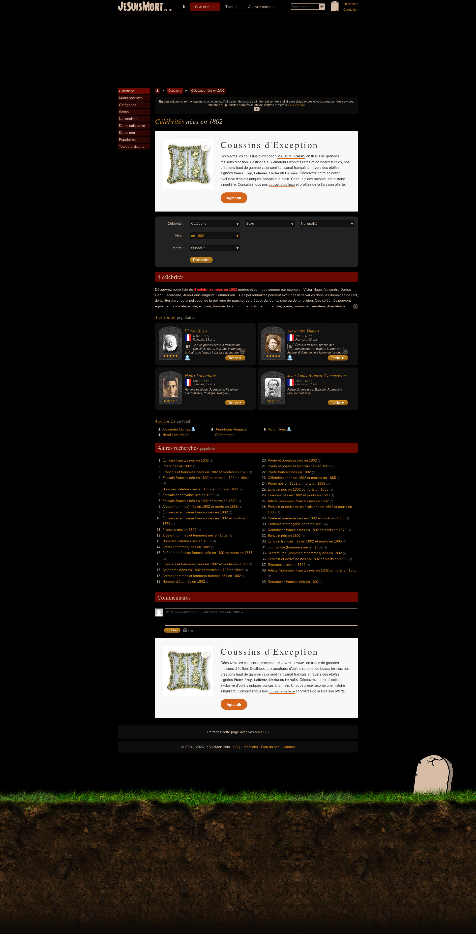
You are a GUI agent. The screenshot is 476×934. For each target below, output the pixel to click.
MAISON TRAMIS (291, 156)
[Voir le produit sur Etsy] (188, 164)
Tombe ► (235, 358)
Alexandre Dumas (303, 331)
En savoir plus (296, 105)
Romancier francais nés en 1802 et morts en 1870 (307, 530)
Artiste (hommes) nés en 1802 (186, 547)
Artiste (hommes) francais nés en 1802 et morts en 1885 (312, 570)
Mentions (250, 747)
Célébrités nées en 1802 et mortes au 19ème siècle (202, 570)
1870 (308, 336)
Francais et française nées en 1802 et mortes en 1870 (205, 472)
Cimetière (202, 7)
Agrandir (234, 197)
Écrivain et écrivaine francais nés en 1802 (195, 512)
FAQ (236, 747)
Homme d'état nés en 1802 (183, 581)
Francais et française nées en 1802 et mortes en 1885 (205, 564)
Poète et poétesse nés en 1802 (292, 460)
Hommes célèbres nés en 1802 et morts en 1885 (200, 489)
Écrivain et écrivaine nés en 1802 (188, 495)
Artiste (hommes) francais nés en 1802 (298, 501)
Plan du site (270, 747)
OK (257, 109)
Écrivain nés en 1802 (284, 536)
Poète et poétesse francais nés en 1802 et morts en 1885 (207, 553)
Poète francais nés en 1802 (289, 472)
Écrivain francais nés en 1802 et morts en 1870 (199, 501)
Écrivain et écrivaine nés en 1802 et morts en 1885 (308, 559)
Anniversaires (259, 7)
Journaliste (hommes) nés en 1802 (295, 547)
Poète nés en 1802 (177, 466)
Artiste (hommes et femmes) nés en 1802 (195, 535)
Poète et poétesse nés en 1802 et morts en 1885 (306, 518)
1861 (205, 381)
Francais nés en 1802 (179, 530)
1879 (308, 381)
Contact (289, 747)
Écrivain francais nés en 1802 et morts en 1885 (305, 541)
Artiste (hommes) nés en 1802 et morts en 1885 (200, 506)
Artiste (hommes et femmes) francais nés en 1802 (201, 576)
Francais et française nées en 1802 (295, 524)
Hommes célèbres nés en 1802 (186, 541)
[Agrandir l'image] (205, 146)
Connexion (350, 9)
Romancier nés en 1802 (286, 565)
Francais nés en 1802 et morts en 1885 (299, 495)
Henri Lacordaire (200, 375)
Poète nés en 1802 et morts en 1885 (296, 483)
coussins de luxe (282, 184)
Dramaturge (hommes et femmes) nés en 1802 (305, 553)
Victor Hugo (196, 331)
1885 (205, 336)
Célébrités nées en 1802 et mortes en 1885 (302, 478)
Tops (229, 7)
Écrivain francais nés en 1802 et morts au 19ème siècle (205, 478)
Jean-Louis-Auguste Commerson (316, 375)
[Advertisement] (238, 50)
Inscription (351, 4)
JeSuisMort (140, 6)
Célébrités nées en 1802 (207, 90)
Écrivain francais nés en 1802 (185, 460)
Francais (198, 339)
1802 (196, 336)
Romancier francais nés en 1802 (293, 582)
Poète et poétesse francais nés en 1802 (299, 466)
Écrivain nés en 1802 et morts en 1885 (298, 489)
